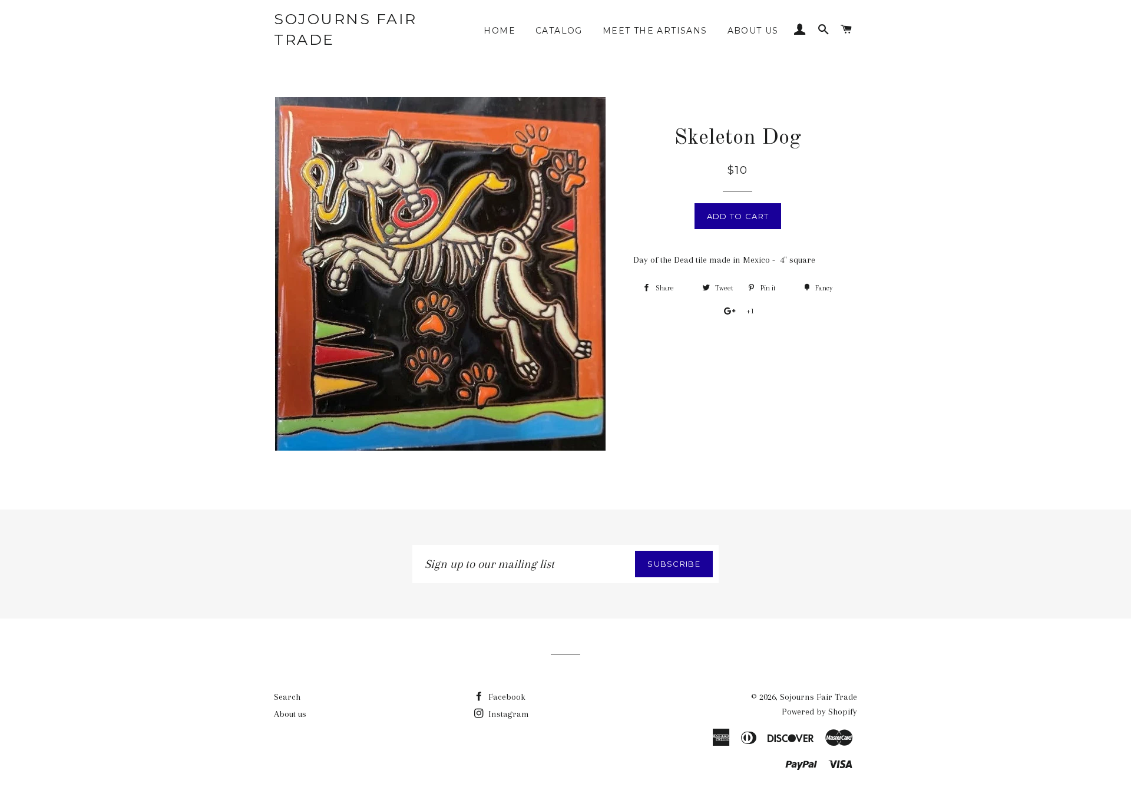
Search (287, 697)
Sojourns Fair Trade (345, 29)
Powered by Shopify (819, 711)
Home (499, 30)
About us (753, 30)
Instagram (507, 714)
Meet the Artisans (655, 30)
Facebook (505, 697)
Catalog (559, 30)
